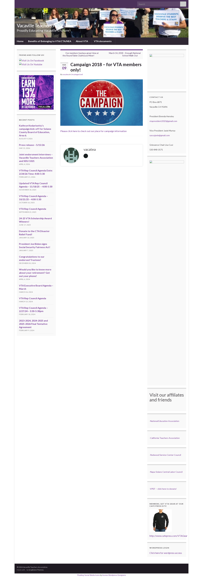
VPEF (152, 489)
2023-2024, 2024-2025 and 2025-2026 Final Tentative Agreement (33, 323)
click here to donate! (167, 489)
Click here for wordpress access (166, 552)
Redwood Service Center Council (165, 455)
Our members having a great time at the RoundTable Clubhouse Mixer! (81, 54)
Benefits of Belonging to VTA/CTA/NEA (49, 41)
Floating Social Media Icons (88, 575)
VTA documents (103, 41)
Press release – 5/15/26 (32, 144)
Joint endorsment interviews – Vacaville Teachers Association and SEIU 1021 (36, 157)
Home (20, 41)
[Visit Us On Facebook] (31, 60)
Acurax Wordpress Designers (114, 575)
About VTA (82, 41)
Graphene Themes (36, 570)
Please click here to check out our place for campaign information (93, 131)
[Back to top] (196, 570)
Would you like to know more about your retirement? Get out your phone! (35, 272)
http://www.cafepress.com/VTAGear (168, 535)
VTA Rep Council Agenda (32, 208)
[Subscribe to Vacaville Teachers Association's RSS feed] (18, 3)
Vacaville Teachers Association (46, 25)
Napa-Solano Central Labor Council (166, 472)
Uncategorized (77, 74)
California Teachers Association (165, 438)
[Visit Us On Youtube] (30, 64)
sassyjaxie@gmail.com (160, 135)
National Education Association (164, 421)
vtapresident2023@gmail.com (163, 121)
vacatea (66, 74)
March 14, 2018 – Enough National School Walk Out (125, 54)
